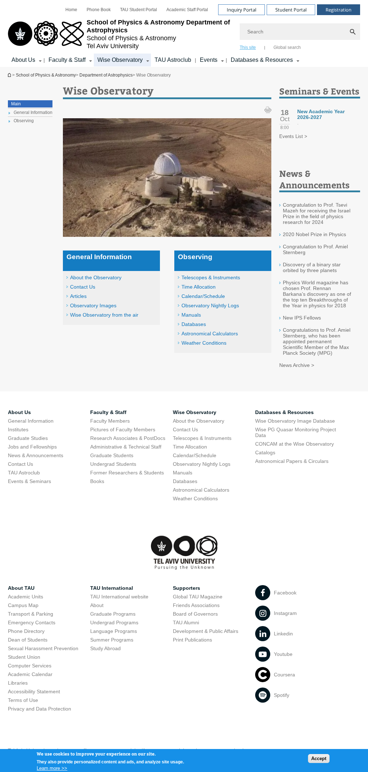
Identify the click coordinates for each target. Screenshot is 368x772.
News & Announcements (35, 455)
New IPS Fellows (302, 318)
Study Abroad (105, 648)
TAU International (111, 588)
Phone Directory (26, 631)
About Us (23, 60)
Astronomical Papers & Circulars (291, 461)
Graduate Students (111, 455)
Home (71, 9)
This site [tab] (248, 47)
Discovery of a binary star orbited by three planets (312, 267)
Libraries (18, 683)
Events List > (293, 136)
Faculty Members (110, 421)
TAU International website (119, 596)
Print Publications (192, 640)
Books (97, 481)
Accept (318, 758)
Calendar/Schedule (203, 296)
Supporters (186, 588)
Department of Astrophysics (10, 75)
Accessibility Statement (34, 691)
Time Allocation (198, 287)
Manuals (191, 315)
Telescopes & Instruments (210, 277)
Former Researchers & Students (127, 472)
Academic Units (25, 596)
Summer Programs (111, 640)
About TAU (21, 588)
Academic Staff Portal (187, 9)
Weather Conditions (203, 343)
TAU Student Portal (138, 9)
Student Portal (291, 9)
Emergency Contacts (31, 622)
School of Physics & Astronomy (46, 75)
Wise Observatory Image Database (295, 421)
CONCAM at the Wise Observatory (294, 444)
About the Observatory (95, 277)
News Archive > (296, 365)
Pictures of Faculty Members (122, 429)
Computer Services (29, 665)
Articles (78, 296)
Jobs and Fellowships (32, 447)
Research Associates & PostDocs (127, 438)
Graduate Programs (112, 614)
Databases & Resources (262, 60)
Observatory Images (93, 305)
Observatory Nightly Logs (210, 305)
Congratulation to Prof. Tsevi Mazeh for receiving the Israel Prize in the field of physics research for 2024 (316, 213)
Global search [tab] (287, 47)
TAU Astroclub (173, 60)
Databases (193, 324)
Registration (338, 9)
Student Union (24, 657)
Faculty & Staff (67, 60)
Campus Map (23, 605)
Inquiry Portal (241, 9)
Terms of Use (23, 700)
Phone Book (99, 9)
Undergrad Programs (114, 622)
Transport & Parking (30, 614)
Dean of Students (27, 640)
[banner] (184, 33)
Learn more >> (52, 768)
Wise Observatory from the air (104, 315)
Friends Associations (196, 605)
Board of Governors (195, 614)
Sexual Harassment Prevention (43, 648)
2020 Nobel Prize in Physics (314, 234)
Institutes (18, 429)
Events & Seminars (29, 481)
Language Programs (113, 631)
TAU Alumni (186, 622)
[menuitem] (71, 10)
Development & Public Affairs (205, 631)
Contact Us (82, 287)
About (97, 605)
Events (208, 60)
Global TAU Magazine (197, 596)
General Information (31, 421)
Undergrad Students (113, 464)
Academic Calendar (30, 674)
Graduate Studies (28, 438)
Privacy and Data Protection (39, 709)
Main (16, 103)
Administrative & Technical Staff (125, 447)
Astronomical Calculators (209, 333)
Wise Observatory (120, 60)
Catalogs (265, 452)
